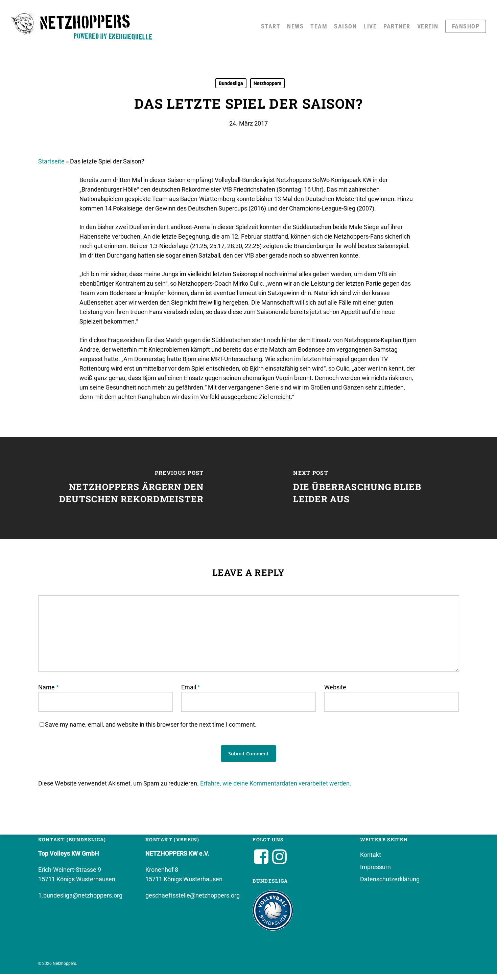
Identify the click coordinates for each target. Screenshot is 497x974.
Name (48, 687)
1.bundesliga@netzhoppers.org (80, 895)
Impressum (375, 866)
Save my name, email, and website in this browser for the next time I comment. (151, 724)
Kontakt (370, 854)
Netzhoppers (267, 83)
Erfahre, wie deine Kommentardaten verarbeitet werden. (275, 783)
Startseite (51, 161)
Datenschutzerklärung (390, 879)
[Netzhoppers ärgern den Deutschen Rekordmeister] (124, 488)
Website (335, 687)
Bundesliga (231, 83)
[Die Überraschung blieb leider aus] (373, 488)
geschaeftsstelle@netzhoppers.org (192, 895)
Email (190, 687)
